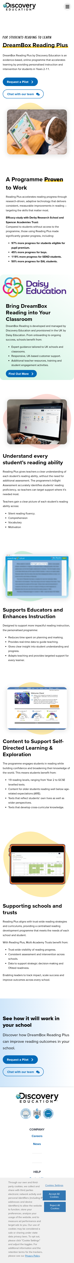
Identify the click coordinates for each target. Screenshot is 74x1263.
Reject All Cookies (55, 1207)
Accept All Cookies (54, 1195)
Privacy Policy (32, 1255)
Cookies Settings (54, 1185)
